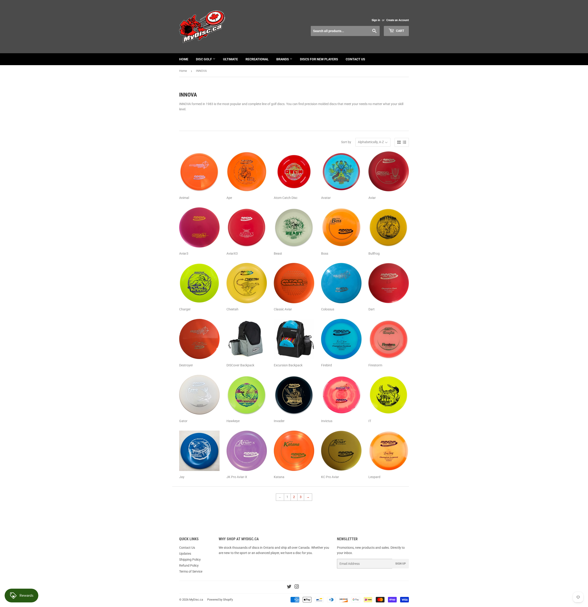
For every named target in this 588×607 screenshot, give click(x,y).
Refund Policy (189, 565)
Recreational (257, 59)
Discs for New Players (319, 59)
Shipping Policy (190, 559)
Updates (185, 553)
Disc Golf (204, 59)
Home (183, 59)
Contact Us (355, 59)
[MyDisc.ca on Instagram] (296, 587)
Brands (283, 59)
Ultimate (230, 59)
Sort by (346, 142)
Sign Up (400, 563)
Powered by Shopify (220, 599)
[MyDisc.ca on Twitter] (289, 587)
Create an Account (397, 20)
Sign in (376, 20)
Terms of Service (190, 571)
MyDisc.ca (196, 599)
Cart (399, 31)
